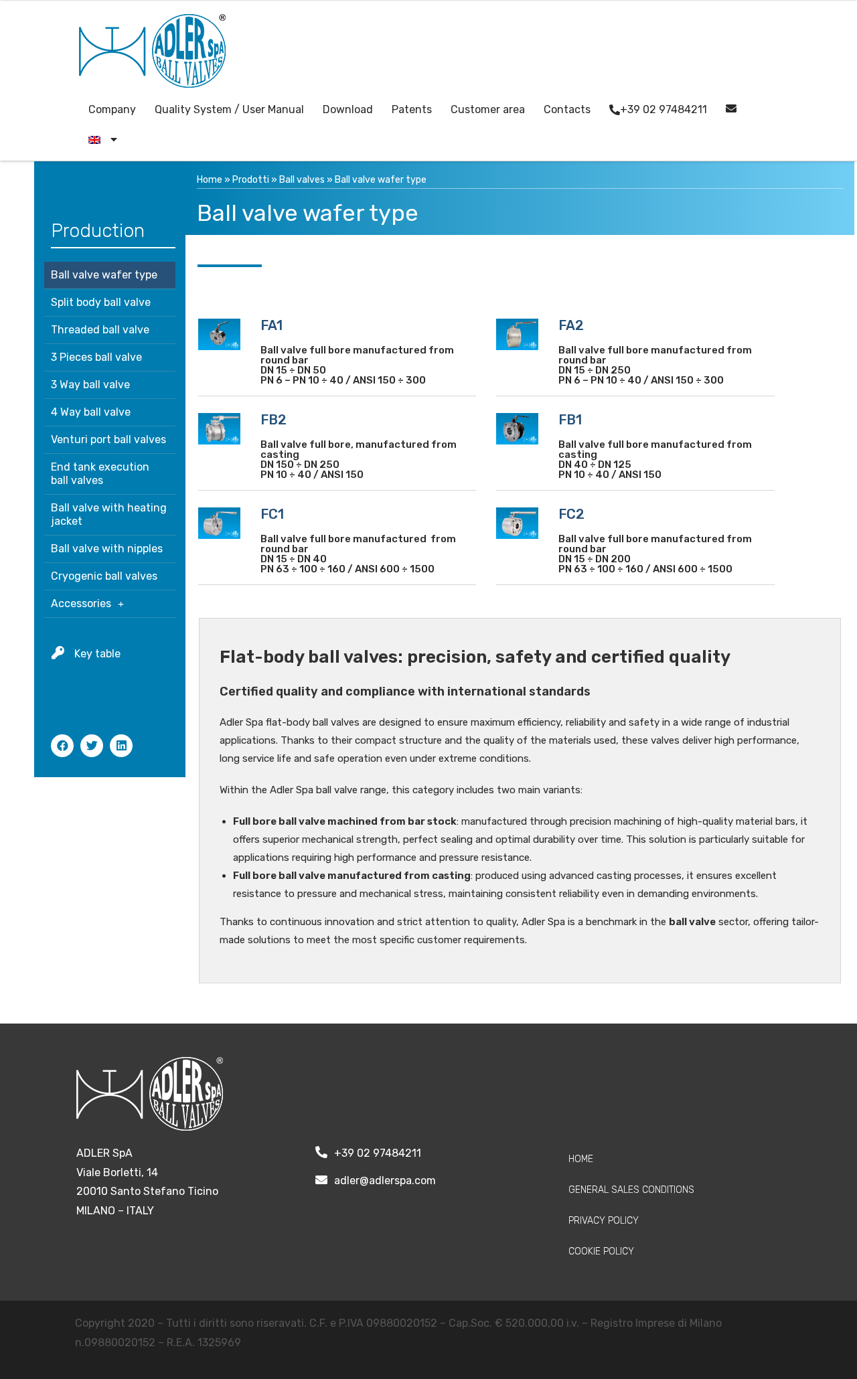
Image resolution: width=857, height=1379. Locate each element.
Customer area (488, 109)
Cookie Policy (601, 1251)
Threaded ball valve (100, 329)
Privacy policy (603, 1220)
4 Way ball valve (91, 412)
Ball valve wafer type (104, 274)
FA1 (271, 325)
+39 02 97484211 (663, 109)
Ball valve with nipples (107, 548)
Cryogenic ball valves (104, 576)
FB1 (570, 420)
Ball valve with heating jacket (109, 514)
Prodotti (250, 179)
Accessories (81, 603)
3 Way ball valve (90, 384)
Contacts (567, 109)
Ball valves (302, 179)
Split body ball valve (101, 302)
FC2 (571, 514)
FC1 (272, 514)
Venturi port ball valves (108, 439)
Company (112, 109)
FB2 (273, 420)
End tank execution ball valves (100, 474)
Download (348, 109)
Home (209, 179)
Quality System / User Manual (229, 109)
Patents (412, 109)
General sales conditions (631, 1190)
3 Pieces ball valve (96, 357)
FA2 (571, 325)
